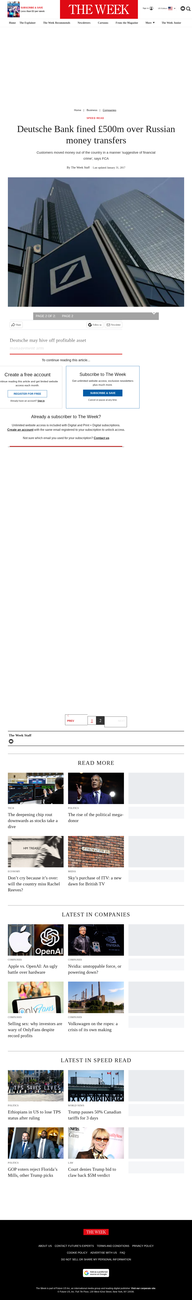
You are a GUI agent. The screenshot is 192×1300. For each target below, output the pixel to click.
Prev (70, 720)
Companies (109, 110)
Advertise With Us (103, 1252)
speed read (95, 118)
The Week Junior (171, 22)
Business (92, 110)
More (149, 22)
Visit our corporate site (143, 1288)
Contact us (101, 438)
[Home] (12, 22)
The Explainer (28, 22)
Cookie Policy (77, 1252)
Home (77, 110)
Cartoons (103, 22)
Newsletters (84, 22)
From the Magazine (127, 22)
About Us (45, 1245)
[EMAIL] (12, 741)
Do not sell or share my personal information (96, 1259)
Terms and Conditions (113, 1245)
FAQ (122, 1252)
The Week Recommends (56, 22)
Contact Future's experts (74, 1245)
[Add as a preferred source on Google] (96, 1273)
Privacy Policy (143, 1245)
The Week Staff (80, 167)
